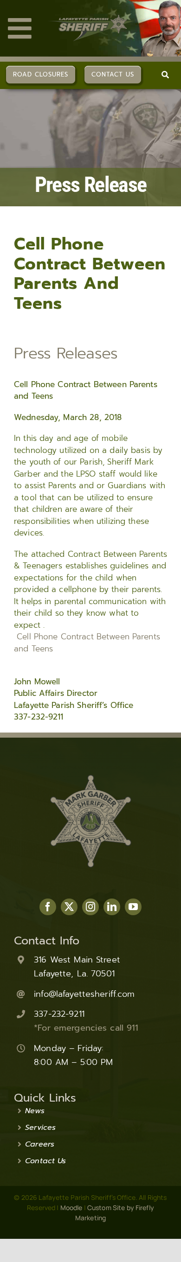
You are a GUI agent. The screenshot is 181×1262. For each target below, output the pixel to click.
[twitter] (69, 907)
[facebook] (47, 907)
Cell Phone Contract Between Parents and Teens (87, 643)
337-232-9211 (59, 1013)
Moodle (71, 1207)
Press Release (90, 184)
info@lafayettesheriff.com (84, 994)
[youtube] (133, 907)
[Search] (165, 75)
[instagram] (90, 907)
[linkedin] (111, 907)
